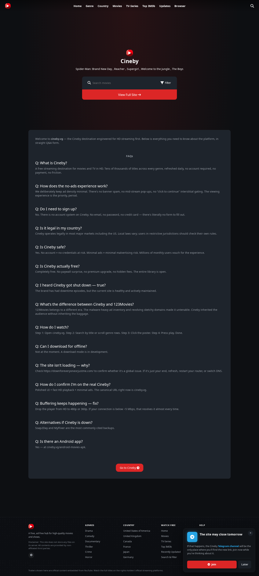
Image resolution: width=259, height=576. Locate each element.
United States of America (136, 530)
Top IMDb (148, 6)
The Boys (177, 69)
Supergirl (133, 69)
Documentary (92, 541)
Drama (89, 530)
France (127, 546)
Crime (88, 551)
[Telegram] (31, 555)
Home (78, 6)
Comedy (89, 536)
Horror (88, 557)
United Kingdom (132, 536)
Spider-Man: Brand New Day (94, 69)
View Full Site (128, 94)
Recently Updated (171, 551)
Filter (168, 83)
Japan (126, 551)
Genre (90, 6)
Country (103, 6)
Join (213, 564)
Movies (117, 6)
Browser (179, 6)
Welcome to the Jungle (155, 69)
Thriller (89, 546)
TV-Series (132, 6)
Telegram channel (228, 546)
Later (244, 564)
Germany (128, 557)
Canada (127, 541)
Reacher (119, 69)
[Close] (250, 533)
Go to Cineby (128, 468)
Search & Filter (169, 557)
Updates (164, 6)
